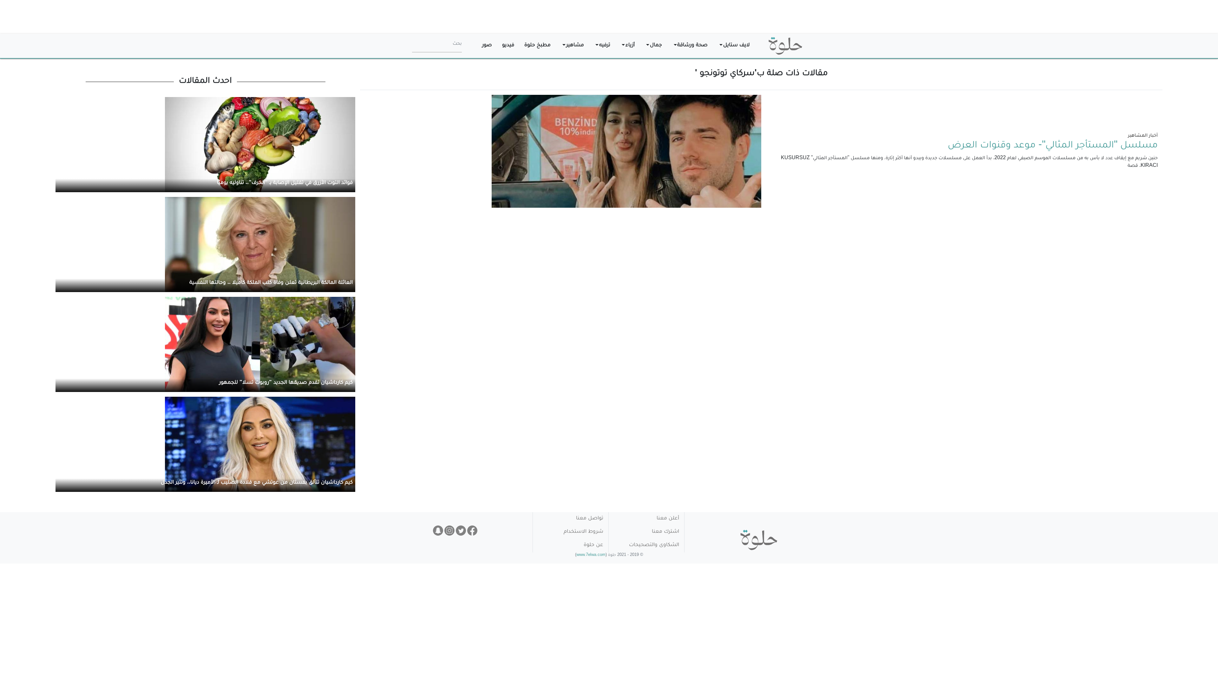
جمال (656, 45)
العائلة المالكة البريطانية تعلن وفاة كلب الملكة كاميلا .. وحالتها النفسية (271, 283)
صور (487, 45)
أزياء (630, 45)
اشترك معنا (665, 532)
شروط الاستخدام (583, 532)
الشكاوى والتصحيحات (654, 545)
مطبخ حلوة (537, 45)
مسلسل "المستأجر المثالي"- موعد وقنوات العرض (1053, 146)
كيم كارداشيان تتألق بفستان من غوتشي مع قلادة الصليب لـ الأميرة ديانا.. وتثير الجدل (257, 483)
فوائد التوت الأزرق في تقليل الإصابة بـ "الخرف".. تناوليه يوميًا (285, 183)
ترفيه (604, 45)
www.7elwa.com (591, 555)
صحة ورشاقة (692, 45)
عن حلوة (593, 545)
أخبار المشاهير (1143, 136)
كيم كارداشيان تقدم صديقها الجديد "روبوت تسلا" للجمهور (286, 383)
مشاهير (575, 45)
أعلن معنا (668, 518)
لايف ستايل (736, 45)
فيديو (508, 45)
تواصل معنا (589, 518)
